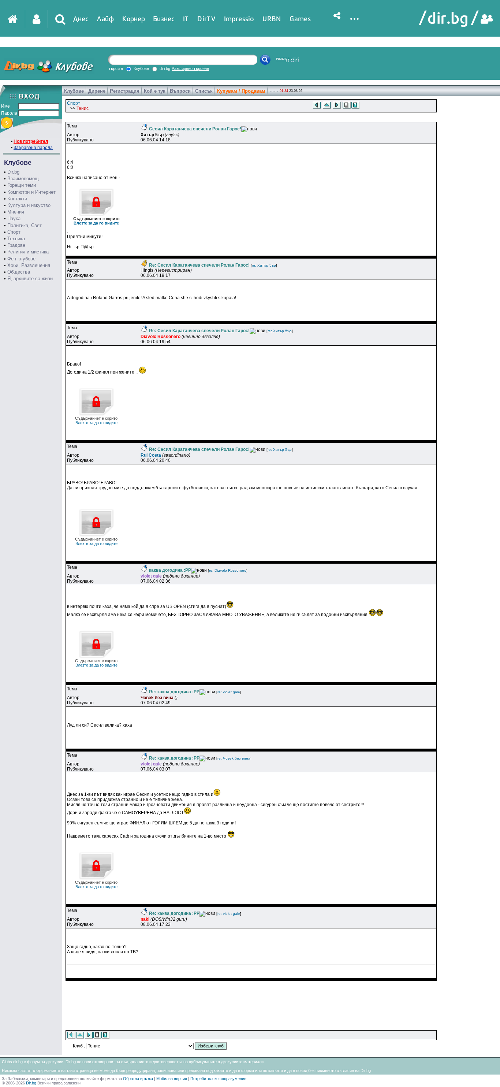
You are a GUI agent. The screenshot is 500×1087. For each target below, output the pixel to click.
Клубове (74, 91)
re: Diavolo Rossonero (227, 570)
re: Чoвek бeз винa (233, 758)
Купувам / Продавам (241, 91)
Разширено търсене (190, 68)
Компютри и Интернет (31, 192)
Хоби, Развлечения (28, 265)
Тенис (83, 108)
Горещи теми (21, 185)
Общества (18, 272)
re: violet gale (228, 692)
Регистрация (124, 91)
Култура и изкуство (29, 205)
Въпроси (180, 91)
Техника (16, 238)
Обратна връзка (138, 1078)
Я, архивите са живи (30, 278)
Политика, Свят (24, 225)
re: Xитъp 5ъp (264, 265)
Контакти (17, 198)
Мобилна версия (171, 1078)
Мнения (15, 212)
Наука (13, 218)
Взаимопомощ (23, 178)
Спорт (13, 232)
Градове (16, 245)
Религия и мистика (28, 252)
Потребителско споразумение (218, 1078)
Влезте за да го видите (96, 220)
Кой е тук (154, 91)
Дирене (96, 91)
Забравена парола (33, 147)
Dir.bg (13, 172)
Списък (204, 91)
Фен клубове (21, 258)
